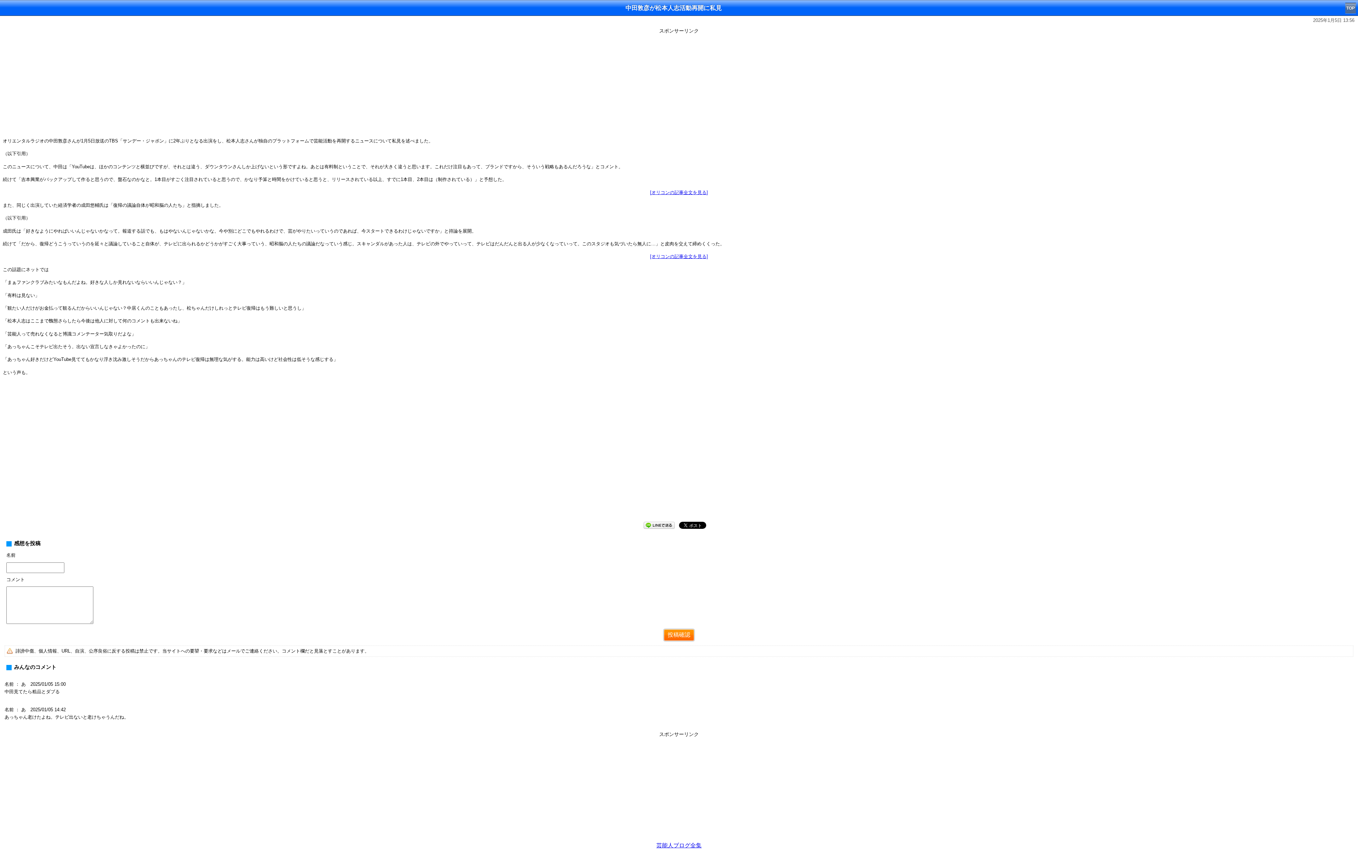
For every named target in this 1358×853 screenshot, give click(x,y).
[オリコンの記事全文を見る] (679, 192)
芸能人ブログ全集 (679, 845)
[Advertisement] (679, 85)
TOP (1350, 8)
